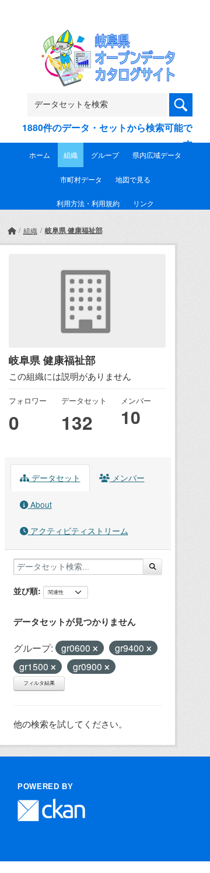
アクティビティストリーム (78, 530)
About (40, 504)
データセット (54, 477)
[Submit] (152, 567)
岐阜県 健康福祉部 (74, 230)
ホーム (39, 155)
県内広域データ (156, 155)
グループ (105, 155)
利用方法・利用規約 (88, 203)
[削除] (95, 648)
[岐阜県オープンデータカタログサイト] (105, 37)
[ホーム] (12, 230)
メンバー (127, 477)
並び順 (25, 590)
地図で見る (133, 179)
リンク (143, 203)
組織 (71, 155)
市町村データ (81, 179)
